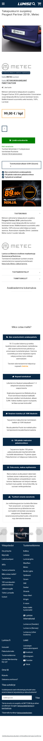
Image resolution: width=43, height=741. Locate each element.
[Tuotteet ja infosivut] (4, 4)
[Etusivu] (24, 4)
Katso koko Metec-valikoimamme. (14, 264)
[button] (5, 102)
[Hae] (33, 3)
